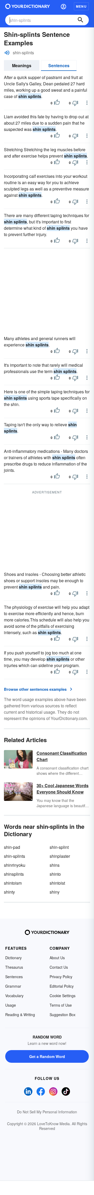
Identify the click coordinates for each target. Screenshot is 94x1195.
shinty (9, 892)
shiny (55, 892)
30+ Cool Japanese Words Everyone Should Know (63, 788)
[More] (87, 103)
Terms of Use (61, 1005)
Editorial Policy (62, 986)
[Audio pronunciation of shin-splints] (7, 53)
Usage (10, 1005)
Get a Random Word (47, 1056)
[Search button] (80, 20)
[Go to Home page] (27, 6)
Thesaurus (14, 967)
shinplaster (60, 856)
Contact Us (59, 967)
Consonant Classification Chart (62, 756)
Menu (81, 6)
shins (55, 865)
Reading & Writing (20, 1014)
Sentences (58, 65)
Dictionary (13, 957)
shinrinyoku (14, 865)
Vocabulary (14, 995)
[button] (63, 6)
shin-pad (12, 847)
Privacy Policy (61, 976)
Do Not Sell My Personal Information (47, 1111)
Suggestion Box (62, 1014)
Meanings (21, 65)
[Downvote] (75, 103)
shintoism (13, 883)
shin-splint (59, 847)
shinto (55, 874)
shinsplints (14, 874)
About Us (57, 957)
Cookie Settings (62, 995)
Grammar (13, 986)
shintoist (57, 883)
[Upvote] (57, 103)
